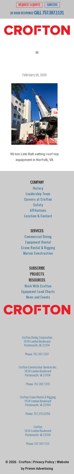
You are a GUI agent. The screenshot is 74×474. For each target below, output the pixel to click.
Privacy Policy (43, 462)
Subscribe (37, 268)
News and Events (38, 297)
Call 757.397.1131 (49, 12)
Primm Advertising (39, 469)
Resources (37, 280)
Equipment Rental (38, 242)
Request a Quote (29, 5)
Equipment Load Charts (38, 291)
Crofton (37, 30)
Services (37, 230)
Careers (52, 5)
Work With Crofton (38, 285)
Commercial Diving (38, 236)
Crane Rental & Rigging (38, 247)
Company (37, 182)
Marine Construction (38, 253)
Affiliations (38, 210)
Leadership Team (38, 193)
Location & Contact (38, 215)
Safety (38, 204)
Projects (37, 274)
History (38, 188)
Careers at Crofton (38, 199)
